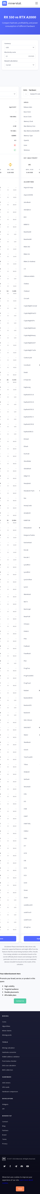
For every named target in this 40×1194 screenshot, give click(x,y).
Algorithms (6, 1026)
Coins (4, 1021)
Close (20, 1188)
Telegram (16, 1166)
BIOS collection (7, 1070)
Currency (7, 43)
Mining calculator (8, 1048)
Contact (5, 1121)
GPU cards (5, 1087)
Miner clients (6, 1030)
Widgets (5, 1104)
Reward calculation (11, 61)
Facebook (10, 1166)
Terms (4, 1139)
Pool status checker (9, 1061)
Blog (3, 1126)
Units (25, 90)
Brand (4, 1134)
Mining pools (7, 1035)
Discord (27, 1166)
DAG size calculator (9, 1065)
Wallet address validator (11, 1056)
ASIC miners (6, 1082)
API (3, 1108)
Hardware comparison (10, 1091)
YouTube (22, 1166)
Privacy (4, 1143)
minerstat (12, 3)
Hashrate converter (9, 1052)
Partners (5, 1130)
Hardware (32, 90)
